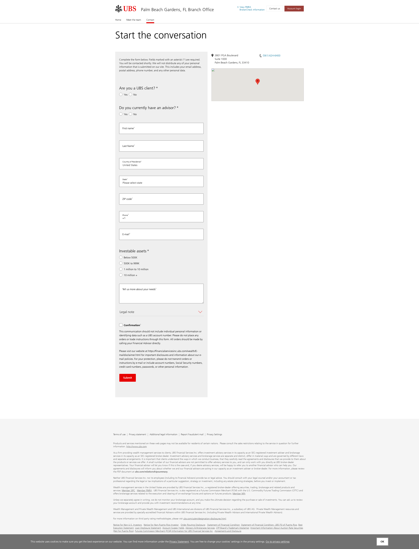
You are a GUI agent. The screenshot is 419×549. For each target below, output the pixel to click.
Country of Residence (131, 162)
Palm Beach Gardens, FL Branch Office (177, 9)
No (135, 94)
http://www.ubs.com (136, 446)
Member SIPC (128, 490)
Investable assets (132, 251)
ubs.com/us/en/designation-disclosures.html (204, 518)
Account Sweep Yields (173, 528)
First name (128, 128)
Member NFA (239, 493)
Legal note (127, 312)
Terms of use (119, 434)
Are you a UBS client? (137, 88)
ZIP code (127, 198)
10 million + (130, 275)
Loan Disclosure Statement (148, 528)
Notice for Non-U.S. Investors (127, 524)
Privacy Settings (214, 434)
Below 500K (130, 257)
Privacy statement (137, 434)
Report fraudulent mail (192, 434)
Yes (126, 94)
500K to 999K (131, 263)
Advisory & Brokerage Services (200, 528)
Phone (125, 215)
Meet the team (133, 19)
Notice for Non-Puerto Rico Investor (161, 524)
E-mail (125, 234)
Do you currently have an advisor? (147, 107)
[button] (257, 82)
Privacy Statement (179, 541)
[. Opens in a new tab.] (125, 8)
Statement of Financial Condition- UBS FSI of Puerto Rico (269, 524)
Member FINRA (144, 490)
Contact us (274, 8)
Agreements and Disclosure (228, 531)
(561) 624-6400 (271, 55)
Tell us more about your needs (138, 289)
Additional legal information (163, 434)
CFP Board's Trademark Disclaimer (232, 528)
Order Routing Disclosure (193, 524)
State (124, 179)
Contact (150, 19)
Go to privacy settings (278, 541)
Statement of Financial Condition (223, 524)
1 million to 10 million (136, 269)
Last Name (128, 146)
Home (118, 19)
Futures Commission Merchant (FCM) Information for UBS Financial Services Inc (174, 531)
